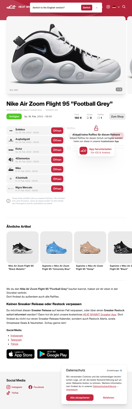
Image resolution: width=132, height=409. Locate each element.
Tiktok (14, 344)
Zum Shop (117, 116)
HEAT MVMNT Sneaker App (99, 314)
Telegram (16, 339)
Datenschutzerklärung (104, 386)
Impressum (72, 389)
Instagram (17, 335)
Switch (86, 7)
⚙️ (114, 370)
